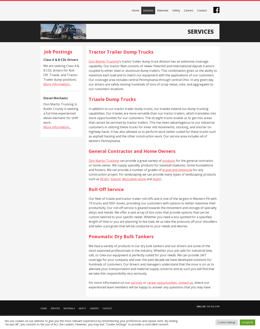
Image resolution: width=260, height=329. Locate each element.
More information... (57, 127)
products (168, 161)
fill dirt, (105, 179)
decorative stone (134, 179)
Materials (162, 10)
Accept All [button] (247, 322)
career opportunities (162, 283)
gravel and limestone (177, 170)
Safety (176, 10)
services (136, 283)
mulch (157, 179)
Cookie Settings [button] (227, 322)
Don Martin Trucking (62, 11)
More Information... (57, 84)
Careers (188, 10)
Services (148, 10)
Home (135, 10)
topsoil (115, 179)
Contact (202, 10)
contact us (185, 283)
